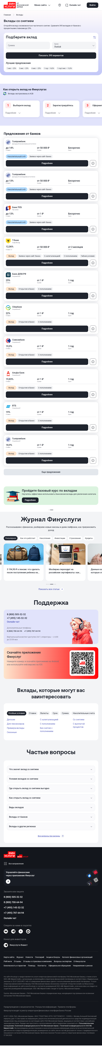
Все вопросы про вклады (49, 836)
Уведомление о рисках (83, 966)
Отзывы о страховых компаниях (37, 961)
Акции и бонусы (53, 957)
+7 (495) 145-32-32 (17, 618)
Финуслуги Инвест (19, 945)
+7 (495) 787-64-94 (32, 631)
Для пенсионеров (15, 724)
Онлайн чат (10, 918)
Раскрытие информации (46, 1007)
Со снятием (78, 719)
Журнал (19, 957)
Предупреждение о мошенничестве (19, 1007)
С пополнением (47, 724)
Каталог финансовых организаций (77, 957)
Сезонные (12, 732)
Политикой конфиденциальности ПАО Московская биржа (36, 1026)
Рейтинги (8, 961)
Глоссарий (39, 957)
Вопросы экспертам (62, 961)
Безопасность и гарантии (15, 966)
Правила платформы (67, 1007)
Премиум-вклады (15, 728)
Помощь (31, 966)
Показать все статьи (49, 589)
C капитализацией (49, 719)
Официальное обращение (59, 966)
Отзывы (17, 961)
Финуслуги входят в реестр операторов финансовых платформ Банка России (37, 1011)
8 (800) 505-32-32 (16, 614)
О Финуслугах (80, 961)
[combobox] (74, 45)
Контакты (42, 966)
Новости (29, 957)
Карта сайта (9, 957)
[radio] (11, 68)
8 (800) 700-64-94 (14, 631)
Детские (11, 719)
